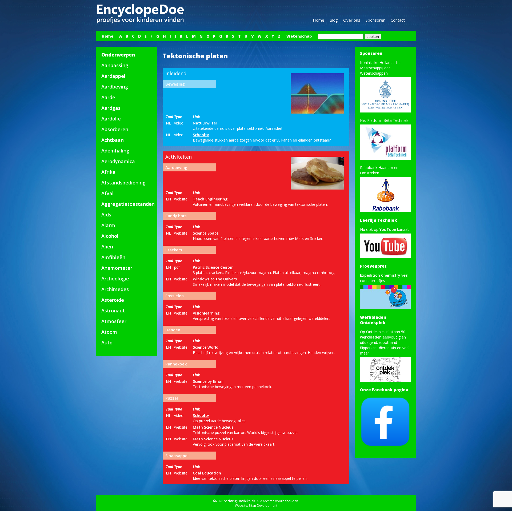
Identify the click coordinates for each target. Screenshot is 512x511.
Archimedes (115, 289)
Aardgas (111, 108)
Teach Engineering (210, 199)
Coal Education (207, 473)
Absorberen (114, 129)
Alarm (108, 225)
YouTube (388, 229)
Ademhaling (115, 150)
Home (318, 20)
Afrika (108, 172)
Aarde (108, 97)
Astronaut (113, 310)
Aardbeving (114, 86)
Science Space (205, 233)
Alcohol (109, 236)
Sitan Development (263, 505)
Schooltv (201, 134)
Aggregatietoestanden (128, 204)
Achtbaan (112, 140)
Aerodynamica (118, 161)
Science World (205, 347)
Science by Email (208, 381)
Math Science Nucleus (213, 427)
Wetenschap (299, 36)
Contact (398, 20)
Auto (107, 342)
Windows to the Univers (215, 278)
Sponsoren (375, 20)
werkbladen (371, 337)
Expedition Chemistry (380, 275)
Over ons (351, 20)
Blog (334, 20)
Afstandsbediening (123, 182)
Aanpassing (114, 65)
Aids (106, 214)
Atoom (109, 332)
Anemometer (116, 268)
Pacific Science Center (213, 267)
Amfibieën (113, 257)
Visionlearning (206, 313)
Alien (107, 246)
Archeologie (115, 278)
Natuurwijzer (205, 123)
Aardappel (113, 76)
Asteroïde (112, 300)
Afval (107, 193)
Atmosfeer (113, 321)
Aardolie (111, 118)
